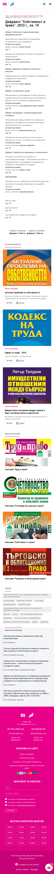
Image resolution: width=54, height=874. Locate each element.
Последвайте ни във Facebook (29, 865)
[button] (44, 4)
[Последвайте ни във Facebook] (16, 864)
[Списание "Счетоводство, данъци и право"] (27, 489)
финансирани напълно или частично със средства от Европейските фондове (23, 609)
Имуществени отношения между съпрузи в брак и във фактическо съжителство (25, 411)
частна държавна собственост (31, 614)
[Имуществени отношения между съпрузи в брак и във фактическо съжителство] (27, 385)
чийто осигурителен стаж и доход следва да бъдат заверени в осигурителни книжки (26, 596)
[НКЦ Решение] (30, 715)
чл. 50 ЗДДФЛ (39, 601)
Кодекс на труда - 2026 (15, 352)
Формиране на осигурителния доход (16, 622)
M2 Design (34, 869)
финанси (7, 614)
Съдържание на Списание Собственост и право (26, 16)
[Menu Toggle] (50, 4)
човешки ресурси (10, 604)
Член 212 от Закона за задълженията (27, 618)
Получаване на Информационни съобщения (21, 799)
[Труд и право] (22, 715)
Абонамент (11, 810)
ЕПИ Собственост (10, 642)
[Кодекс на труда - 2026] (27, 328)
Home (7, 16)
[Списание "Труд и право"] (27, 452)
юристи (15, 614)
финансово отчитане (24, 601)
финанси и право (24, 604)
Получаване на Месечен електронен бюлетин (21, 802)
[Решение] (12, 4)
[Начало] (5, 4)
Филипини (44, 622)
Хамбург (35, 622)
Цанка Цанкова (9, 601)
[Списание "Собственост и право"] (27, 525)
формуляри (8, 618)
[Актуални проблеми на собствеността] (27, 268)
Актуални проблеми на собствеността (22, 292)
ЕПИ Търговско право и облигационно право (19, 670)
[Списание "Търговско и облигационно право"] (27, 561)
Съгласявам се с (21, 805)
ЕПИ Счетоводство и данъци (14, 655)
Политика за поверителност (26, 805)
